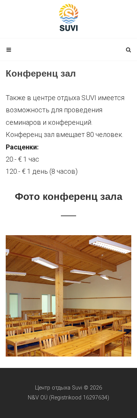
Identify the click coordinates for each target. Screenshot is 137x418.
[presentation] (124, 295)
